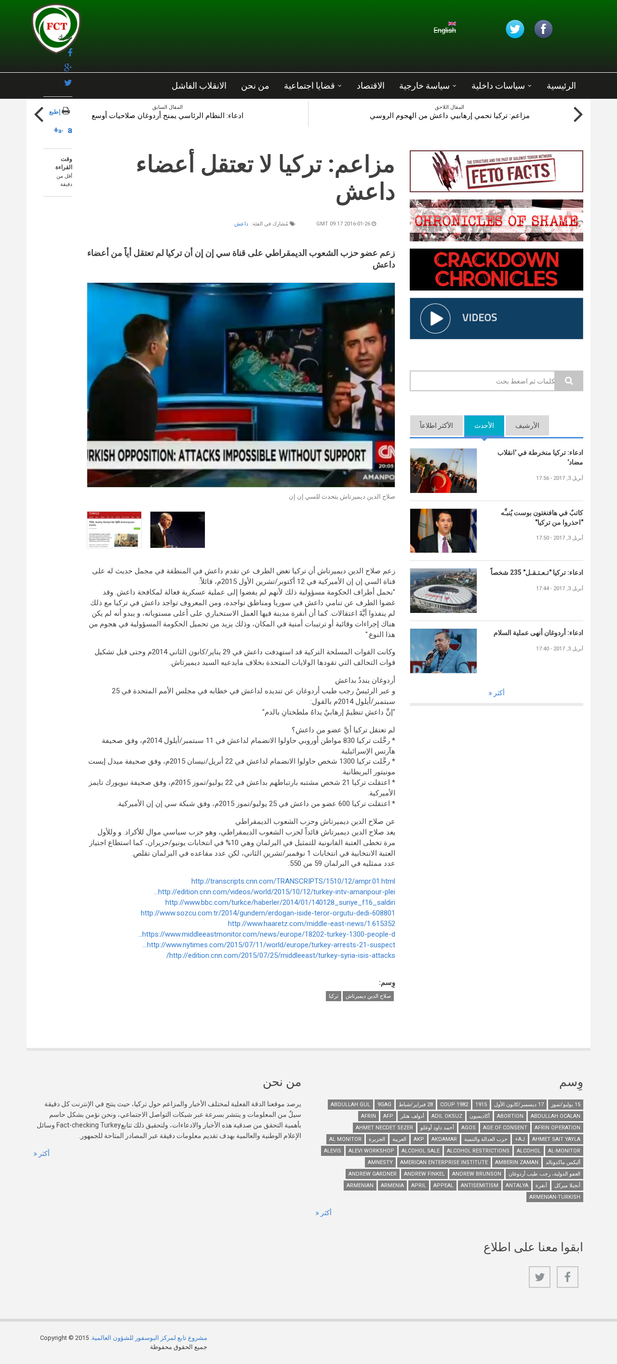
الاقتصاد (371, 85)
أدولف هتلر (412, 1116)
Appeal (443, 1185)
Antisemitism (479, 1185)
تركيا (333, 996)
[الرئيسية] (146, 31)
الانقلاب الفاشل (199, 85)
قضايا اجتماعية (309, 85)
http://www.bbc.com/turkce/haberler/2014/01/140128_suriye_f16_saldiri (280, 902)
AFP (388, 1116)
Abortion (510, 1116)
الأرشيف (527, 425)
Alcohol (529, 1151)
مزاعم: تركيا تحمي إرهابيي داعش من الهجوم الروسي (450, 115)
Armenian (360, 1185)
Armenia (392, 1185)
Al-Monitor (564, 1151)
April (418, 1185)
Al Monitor (345, 1139)
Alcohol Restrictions (478, 1151)
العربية (399, 1139)
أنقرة (541, 1185)
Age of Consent (505, 1128)
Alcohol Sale (421, 1151)
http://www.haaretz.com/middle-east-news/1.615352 (311, 923)
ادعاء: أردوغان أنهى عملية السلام (538, 632)
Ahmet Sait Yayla (556, 1139)
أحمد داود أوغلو (437, 1128)
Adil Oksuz (446, 1116)
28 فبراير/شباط (416, 1104)
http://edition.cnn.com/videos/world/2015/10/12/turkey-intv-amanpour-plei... (274, 891)
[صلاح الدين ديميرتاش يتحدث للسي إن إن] (241, 385)
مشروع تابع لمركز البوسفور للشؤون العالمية (149, 1337)
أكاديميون (479, 1116)
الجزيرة (377, 1139)
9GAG (384, 1104)
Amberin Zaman (516, 1162)
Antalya (517, 1185)
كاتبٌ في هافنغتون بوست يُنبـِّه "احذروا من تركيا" (542, 517)
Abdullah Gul (350, 1104)
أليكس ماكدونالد (563, 1162)
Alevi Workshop (371, 1151)
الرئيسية (561, 85)
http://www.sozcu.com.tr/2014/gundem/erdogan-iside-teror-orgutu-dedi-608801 (268, 913)
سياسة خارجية (424, 85)
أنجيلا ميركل (567, 1185)
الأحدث (479, 425)
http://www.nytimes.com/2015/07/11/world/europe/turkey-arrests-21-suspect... (269, 944)
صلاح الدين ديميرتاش (368, 996)
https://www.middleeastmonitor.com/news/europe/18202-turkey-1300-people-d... (266, 934)
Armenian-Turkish (554, 1197)
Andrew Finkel (424, 1174)
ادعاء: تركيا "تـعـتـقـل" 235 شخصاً (537, 572)
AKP (419, 1139)
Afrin (368, 1116)
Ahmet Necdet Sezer (384, 1128)
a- (61, 131)
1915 (481, 1104)
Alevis (332, 1151)
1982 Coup (454, 1104)
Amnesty (380, 1162)
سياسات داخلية (498, 85)
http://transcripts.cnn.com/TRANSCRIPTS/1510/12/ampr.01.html (293, 881)
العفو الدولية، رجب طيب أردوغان (544, 1174)
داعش (241, 224)
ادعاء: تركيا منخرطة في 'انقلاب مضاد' (540, 457)
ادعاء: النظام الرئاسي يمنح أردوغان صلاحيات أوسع (167, 115)
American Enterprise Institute (444, 1162)
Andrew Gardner (373, 1174)
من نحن (255, 85)
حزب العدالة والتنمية (486, 1139)
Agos (468, 1128)
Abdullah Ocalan (555, 1116)
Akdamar (444, 1139)
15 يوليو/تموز (565, 1104)
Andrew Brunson (476, 1174)
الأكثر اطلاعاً (436, 425)
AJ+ (520, 1139)
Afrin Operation (557, 1128)
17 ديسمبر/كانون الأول (519, 1104)
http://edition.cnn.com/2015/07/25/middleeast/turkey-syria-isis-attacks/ (280, 955)
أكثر (498, 693)
